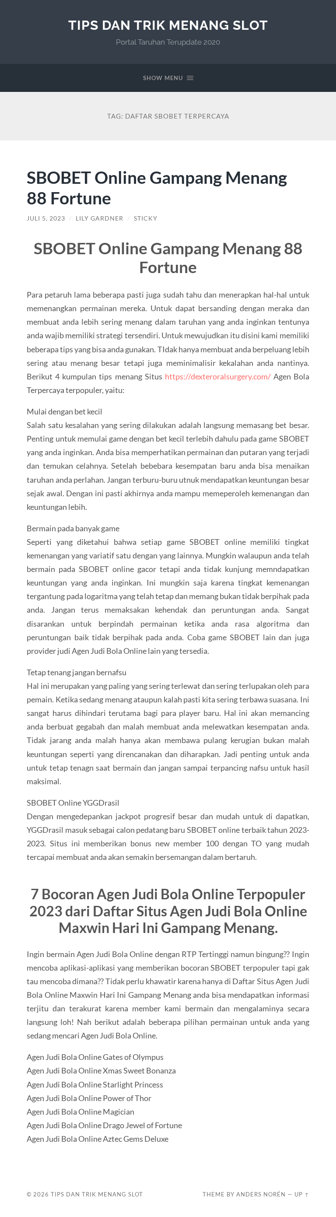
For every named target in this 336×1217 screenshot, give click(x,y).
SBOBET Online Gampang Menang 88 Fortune (157, 187)
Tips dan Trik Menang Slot (168, 25)
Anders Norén (261, 1194)
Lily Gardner (99, 218)
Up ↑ (301, 1194)
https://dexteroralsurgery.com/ (218, 376)
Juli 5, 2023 (46, 218)
